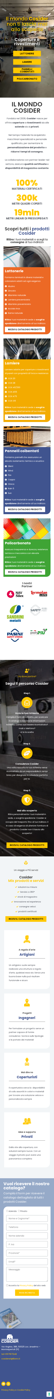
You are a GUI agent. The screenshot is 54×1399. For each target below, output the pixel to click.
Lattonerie (14, 271)
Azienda (13, 1211)
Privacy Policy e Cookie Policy (15, 1390)
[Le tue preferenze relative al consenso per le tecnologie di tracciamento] (49, 1394)
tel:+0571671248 (9, 1354)
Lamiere (12, 363)
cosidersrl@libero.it (10, 1358)
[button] (27, 53)
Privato (23, 1211)
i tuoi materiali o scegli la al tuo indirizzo (27, 241)
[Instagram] (8, 1384)
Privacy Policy (26, 1285)
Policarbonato (18, 543)
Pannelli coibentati (22, 450)
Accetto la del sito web (27, 1285)
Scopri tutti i (27, 231)
